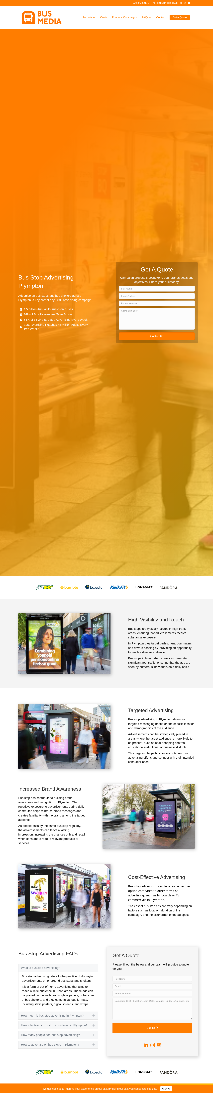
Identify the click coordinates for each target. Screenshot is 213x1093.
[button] (157, 336)
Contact (160, 17)
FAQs (145, 17)
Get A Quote (180, 17)
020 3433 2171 (141, 2)
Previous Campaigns (124, 17)
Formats (87, 17)
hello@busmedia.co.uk (165, 2)
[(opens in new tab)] (44, 587)
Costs (103, 17)
